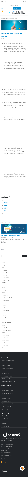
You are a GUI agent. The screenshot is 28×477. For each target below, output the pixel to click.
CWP (5, 305)
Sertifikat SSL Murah (6, 406)
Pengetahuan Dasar (6, 320)
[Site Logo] (4, 11)
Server (3, 332)
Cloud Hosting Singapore (7, 371)
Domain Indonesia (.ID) (7, 363)
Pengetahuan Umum (6, 322)
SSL (3, 347)
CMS (3, 267)
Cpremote (6, 342)
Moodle (5, 275)
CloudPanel (6, 300)
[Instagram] (25, 1)
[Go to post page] (14, 228)
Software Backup (5, 340)
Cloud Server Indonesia (7, 393)
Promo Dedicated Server (7, 390)
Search (3, 253)
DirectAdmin (6, 310)
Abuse (3, 428)
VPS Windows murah (7, 376)
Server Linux (6, 335)
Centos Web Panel (8, 297)
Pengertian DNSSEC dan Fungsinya (10, 235)
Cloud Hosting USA (6, 365)
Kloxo (5, 312)
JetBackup (6, 345)
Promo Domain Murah (7, 388)
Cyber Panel (6, 307)
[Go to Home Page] (1, 17)
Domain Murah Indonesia (8, 360)
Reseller (4, 325)
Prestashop (6, 277)
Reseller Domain (7, 327)
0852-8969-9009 (4, 444)
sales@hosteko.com (5, 460)
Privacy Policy (5, 423)
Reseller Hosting (7, 330)
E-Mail (3, 287)
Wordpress (6, 280)
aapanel (6, 295)
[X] (23, 1)
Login (6, 1)
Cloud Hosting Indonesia (7, 368)
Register (2, 1)
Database (4, 282)
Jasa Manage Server (6, 409)
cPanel (5, 302)
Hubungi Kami (5, 415)
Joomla (5, 272)
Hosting (4, 290)
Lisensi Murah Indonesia (7, 403)
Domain (2, 38)
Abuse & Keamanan (6, 260)
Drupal (5, 270)
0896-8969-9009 (4, 448)
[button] (2, 8)
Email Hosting (5, 396)
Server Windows (7, 337)
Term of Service (5, 426)
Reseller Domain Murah (7, 401)
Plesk (5, 315)
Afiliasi (3, 262)
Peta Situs (4, 421)
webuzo (5, 317)
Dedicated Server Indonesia (8, 381)
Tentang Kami (5, 418)
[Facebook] (21, 1)
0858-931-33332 (4, 446)
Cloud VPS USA (5, 373)
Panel (3, 292)
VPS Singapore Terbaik (7, 378)
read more (3, 242)
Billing (3, 265)
